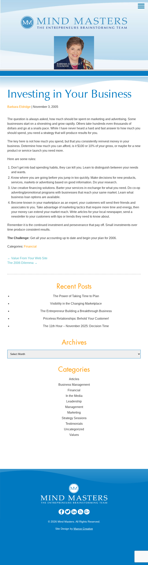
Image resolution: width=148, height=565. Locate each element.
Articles (74, 379)
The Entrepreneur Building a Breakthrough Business (76, 311)
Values (74, 434)
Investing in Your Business (69, 95)
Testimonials (74, 423)
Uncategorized (74, 429)
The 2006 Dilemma (22, 262)
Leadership (74, 401)
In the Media (74, 395)
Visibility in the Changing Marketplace (76, 303)
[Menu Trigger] (141, 5)
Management (74, 407)
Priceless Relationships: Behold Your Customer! (76, 318)
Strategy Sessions (74, 418)
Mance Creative (83, 528)
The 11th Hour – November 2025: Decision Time (76, 326)
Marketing (74, 412)
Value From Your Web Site (27, 258)
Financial (30, 246)
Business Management (74, 384)
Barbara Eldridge (19, 106)
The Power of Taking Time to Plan (76, 296)
